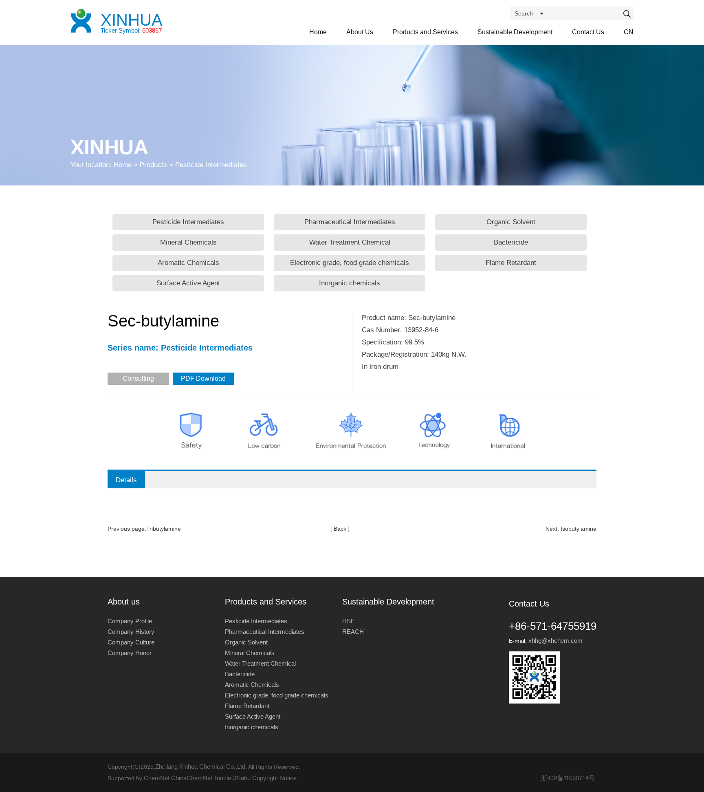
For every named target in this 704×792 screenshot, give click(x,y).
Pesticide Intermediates (188, 222)
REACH (353, 631)
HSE (348, 621)
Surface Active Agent (188, 283)
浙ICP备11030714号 (568, 777)
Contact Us (588, 32)
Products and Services (425, 32)
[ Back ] (340, 528)
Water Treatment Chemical (349, 242)
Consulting (138, 378)
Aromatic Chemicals (188, 263)
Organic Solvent (510, 222)
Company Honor (130, 652)
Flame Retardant (511, 263)
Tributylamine (163, 528)
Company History (131, 631)
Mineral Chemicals (188, 242)
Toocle (222, 777)
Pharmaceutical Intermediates (349, 222)
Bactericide (511, 242)
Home (318, 32)
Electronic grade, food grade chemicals (349, 263)
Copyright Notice (274, 777)
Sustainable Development (514, 32)
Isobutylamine (578, 528)
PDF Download (203, 378)
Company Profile (130, 621)
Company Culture (131, 642)
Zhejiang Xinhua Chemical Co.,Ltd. (201, 766)
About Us (359, 32)
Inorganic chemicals (349, 283)
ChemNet (156, 777)
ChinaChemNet (191, 777)
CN (629, 32)
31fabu (242, 777)
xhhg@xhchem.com (555, 640)
